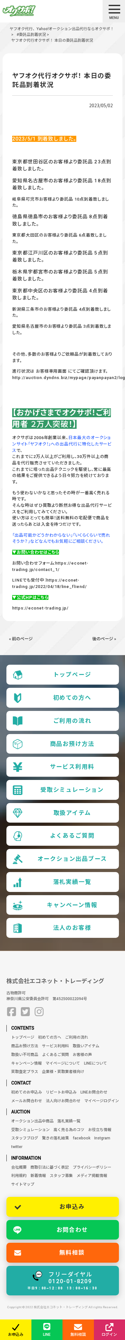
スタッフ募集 (61, 1175)
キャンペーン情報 (72, 905)
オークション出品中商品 (32, 1121)
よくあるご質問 (72, 835)
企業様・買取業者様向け (63, 1071)
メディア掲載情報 (92, 1175)
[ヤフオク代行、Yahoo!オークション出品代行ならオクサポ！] (30, 11)
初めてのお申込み (26, 1092)
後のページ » (104, 638)
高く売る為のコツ (69, 1130)
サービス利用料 (72, 766)
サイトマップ (22, 1184)
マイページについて (63, 1063)
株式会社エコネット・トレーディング (55, 981)
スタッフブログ (24, 1138)
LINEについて (95, 1063)
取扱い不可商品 (24, 1054)
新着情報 (38, 1175)
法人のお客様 (72, 927)
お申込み (72, 1206)
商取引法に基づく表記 (49, 1167)
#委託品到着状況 (31, 34)
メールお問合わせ (26, 1101)
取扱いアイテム (86, 1046)
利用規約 (19, 1175)
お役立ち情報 (99, 1130)
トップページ (72, 674)
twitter (16, 1147)
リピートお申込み (61, 1092)
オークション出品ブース (72, 858)
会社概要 (19, 1167)
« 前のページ (21, 638)
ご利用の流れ (72, 720)
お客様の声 (82, 1054)
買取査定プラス (24, 1071)
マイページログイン (101, 1101)
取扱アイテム (72, 812)
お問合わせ (72, 1229)
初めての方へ (72, 697)
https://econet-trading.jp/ (40, 608)
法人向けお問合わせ (63, 1101)
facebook (81, 1138)
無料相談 (72, 1252)
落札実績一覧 (72, 881)
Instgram (102, 1138)
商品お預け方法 (72, 743)
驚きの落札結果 (55, 1138)
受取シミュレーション (72, 789)
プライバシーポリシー (92, 1167)
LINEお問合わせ (93, 1092)
